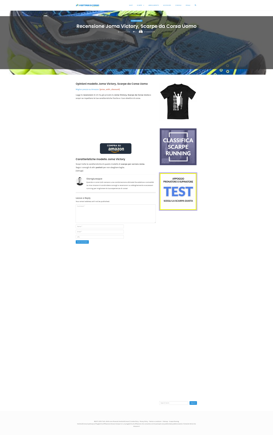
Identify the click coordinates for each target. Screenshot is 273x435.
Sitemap (165, 421)
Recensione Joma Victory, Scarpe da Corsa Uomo (136, 26)
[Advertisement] (136, 50)
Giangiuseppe (94, 178)
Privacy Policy (144, 421)
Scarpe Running (174, 421)
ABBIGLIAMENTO (153, 5)
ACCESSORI (167, 5)
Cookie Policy (134, 421)
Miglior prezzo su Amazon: (98, 89)
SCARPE (139, 5)
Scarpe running (136, 21)
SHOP (131, 5)
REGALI (188, 5)
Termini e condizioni (155, 421)
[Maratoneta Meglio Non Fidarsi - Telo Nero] (178, 102)
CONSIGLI (178, 5)
